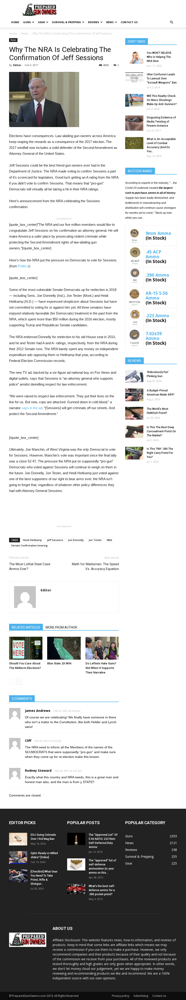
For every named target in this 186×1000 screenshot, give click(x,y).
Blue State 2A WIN (59, 663)
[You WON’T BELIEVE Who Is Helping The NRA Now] (134, 57)
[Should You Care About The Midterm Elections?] (25, 648)
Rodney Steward (38, 770)
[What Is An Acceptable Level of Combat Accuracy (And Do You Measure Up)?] (134, 143)
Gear (41, 22)
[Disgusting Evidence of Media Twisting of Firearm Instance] (134, 123)
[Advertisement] (151, 496)
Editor (17, 65)
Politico (23, 266)
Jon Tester (95, 540)
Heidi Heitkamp (32, 540)
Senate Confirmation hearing (29, 545)
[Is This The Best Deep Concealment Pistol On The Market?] (134, 431)
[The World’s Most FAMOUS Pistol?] (134, 413)
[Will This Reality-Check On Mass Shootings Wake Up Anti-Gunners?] (134, 100)
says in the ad (32, 408)
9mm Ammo (158, 233)
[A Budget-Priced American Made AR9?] (134, 394)
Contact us (129, 22)
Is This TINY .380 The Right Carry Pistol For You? (160, 453)
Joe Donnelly (76, 540)
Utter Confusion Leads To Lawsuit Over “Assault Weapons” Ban (162, 78)
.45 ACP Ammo (153, 254)
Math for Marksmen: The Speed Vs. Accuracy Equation (95, 566)
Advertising (141, 996)
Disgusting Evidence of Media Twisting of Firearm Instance (161, 121)
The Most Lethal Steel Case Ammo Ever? (29, 566)
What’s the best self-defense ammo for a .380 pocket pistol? (102, 890)
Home (15, 22)
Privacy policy (120, 996)
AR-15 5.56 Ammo (157, 295)
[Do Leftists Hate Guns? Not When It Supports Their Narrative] (102, 648)
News (110, 22)
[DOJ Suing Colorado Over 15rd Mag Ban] (18, 839)
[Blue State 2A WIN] (64, 648)
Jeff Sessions (55, 540)
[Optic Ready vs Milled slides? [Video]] (18, 857)
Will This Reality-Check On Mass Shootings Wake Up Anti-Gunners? (162, 100)
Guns (27, 22)
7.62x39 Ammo (154, 336)
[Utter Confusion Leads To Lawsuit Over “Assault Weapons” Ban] (134, 77)
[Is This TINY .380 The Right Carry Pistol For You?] (134, 453)
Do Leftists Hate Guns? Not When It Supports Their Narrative (101, 668)
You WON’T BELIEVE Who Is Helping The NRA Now (159, 57)
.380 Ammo (157, 275)
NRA (109, 540)
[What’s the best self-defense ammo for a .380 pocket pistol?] (76, 889)
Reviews (93, 22)
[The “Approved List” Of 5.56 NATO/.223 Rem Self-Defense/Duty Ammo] (76, 839)
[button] (171, 22)
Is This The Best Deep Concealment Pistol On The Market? (161, 431)
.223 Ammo (157, 315)
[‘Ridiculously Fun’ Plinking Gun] (134, 376)
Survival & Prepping (66, 22)
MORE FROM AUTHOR (61, 627)
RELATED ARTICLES (26, 627)
